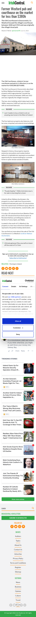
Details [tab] (13, 286)
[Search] (32, 3)
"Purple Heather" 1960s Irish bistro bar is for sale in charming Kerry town (18, 192)
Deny (18, 334)
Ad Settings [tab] (23, 286)
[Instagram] (19, 526)
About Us (18, 545)
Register (18, 567)
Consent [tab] (5, 286)
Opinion (18, 591)
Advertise (18, 554)
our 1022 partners (14, 297)
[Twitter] (15, 526)
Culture (18, 596)
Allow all (18, 321)
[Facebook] (12, 526)
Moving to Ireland (15, 264)
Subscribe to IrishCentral (18, 258)
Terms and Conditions (18, 563)
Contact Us (18, 550)
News (18, 582)
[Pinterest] (23, 526)
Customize (17, 328)
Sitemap (18, 572)
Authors (18, 536)
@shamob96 (16, 31)
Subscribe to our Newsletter (18, 518)
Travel (18, 600)
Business (18, 587)
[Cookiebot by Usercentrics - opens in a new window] (25, 281)
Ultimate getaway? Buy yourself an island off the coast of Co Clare (18, 244)
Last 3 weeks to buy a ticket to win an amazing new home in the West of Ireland (18, 114)
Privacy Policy (18, 558)
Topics (18, 541)
